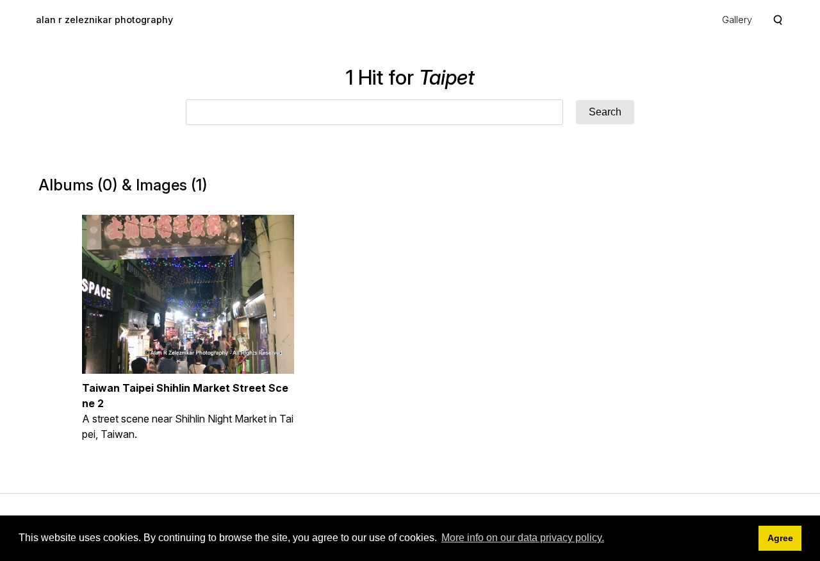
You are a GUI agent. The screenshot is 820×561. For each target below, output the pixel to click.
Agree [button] (780, 538)
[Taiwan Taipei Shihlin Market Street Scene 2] (188, 294)
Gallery (737, 19)
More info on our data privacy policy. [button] (522, 537)
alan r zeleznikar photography (104, 19)
